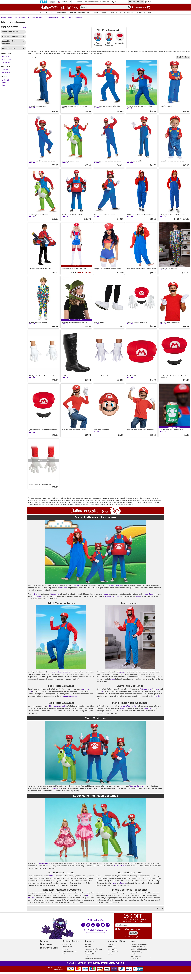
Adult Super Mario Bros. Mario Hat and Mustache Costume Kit (173, 376)
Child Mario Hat (131, 376)
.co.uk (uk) (111, 947)
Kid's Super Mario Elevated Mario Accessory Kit (140, 429)
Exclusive (72, 12)
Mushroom (63, 588)
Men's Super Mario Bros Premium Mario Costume (107, 161)
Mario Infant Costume (166, 106)
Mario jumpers (121, 672)
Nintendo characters (136, 786)
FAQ (64, 954)
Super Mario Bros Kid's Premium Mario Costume (42, 161)
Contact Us (136, 2)
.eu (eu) (110, 954)
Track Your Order (50, 948)
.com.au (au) (112, 949)
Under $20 (5, 80)
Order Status (67, 947)
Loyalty (133, 954)
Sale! (149, 12)
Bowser (138, 596)
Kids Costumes (60, 12)
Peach (151, 594)
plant (39, 596)
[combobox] (103, 7)
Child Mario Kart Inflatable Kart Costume (40, 268)
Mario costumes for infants (149, 689)
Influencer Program (138, 951)
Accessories (128, 12)
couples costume (41, 863)
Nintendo (37, 594)
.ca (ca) (110, 944)
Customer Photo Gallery (140, 949)
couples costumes (112, 596)
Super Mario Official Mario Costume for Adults (107, 106)
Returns (65, 949)
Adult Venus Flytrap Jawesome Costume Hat (74, 322)
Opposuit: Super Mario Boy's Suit (38, 322)
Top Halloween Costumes (136, 957)
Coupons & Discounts (139, 944)
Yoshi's (157, 696)
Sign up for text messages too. (129, 929)
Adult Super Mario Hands (101, 376)
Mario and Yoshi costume (129, 706)
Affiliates (88, 947)
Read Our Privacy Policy (133, 937)
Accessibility (90, 954)
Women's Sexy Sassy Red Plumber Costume (74, 268)
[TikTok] (108, 925)
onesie (112, 679)
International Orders (69, 951)
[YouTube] (103, 925)
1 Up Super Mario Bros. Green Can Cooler (171, 429)
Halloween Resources (93, 959)
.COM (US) (64, 2)
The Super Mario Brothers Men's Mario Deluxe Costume (74, 106)
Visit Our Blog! (96, 930)
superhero (75, 585)
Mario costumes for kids (58, 706)
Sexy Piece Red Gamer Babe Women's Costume (107, 268)
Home (46, 941)
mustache (106, 594)
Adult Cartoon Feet (99, 322)
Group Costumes (115, 12)
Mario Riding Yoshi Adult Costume (38, 215)
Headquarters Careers (93, 949)
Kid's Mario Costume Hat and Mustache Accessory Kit (43, 430)
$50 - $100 (6, 85)
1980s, (51, 876)
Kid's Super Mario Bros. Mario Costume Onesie (172, 215)
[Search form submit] (129, 7)
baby (115, 883)
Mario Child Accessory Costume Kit (137, 322)
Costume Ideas (84, 12)
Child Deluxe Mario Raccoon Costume (104, 215)
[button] (139, 7)
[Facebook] (83, 925)
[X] (88, 925)
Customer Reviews (138, 947)
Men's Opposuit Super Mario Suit (169, 268)
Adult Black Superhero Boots (70, 376)
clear (24, 27)
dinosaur (122, 708)
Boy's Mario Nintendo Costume (37, 106)
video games (54, 594)
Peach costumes (120, 866)
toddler (123, 883)
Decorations (140, 12)
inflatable (147, 708)
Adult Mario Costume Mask (101, 429)
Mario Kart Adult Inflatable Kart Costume (73, 215)
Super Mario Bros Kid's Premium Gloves (40, 484)
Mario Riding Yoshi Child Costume (71, 161)
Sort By (182, 57)
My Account (48, 944)
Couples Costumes (99, 12)
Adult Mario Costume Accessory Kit (169, 322)
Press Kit (88, 956)
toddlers (99, 691)
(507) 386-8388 (121, 2)
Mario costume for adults (60, 672)
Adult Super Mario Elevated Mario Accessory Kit (75, 429)
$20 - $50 (5, 83)
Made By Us (6, 72)
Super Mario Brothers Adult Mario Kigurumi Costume (141, 268)
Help (149, 2)
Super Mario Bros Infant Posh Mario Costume (172, 161)
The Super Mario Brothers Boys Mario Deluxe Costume (139, 106)
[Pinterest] (93, 925)
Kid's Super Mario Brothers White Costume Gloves (43, 376)
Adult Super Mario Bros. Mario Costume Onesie (140, 215)
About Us (88, 944)
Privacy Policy (90, 951)
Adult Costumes (46, 12)
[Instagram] (98, 925)
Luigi (147, 594)
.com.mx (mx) (113, 951)
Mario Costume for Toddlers (134, 161)
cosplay (54, 788)
